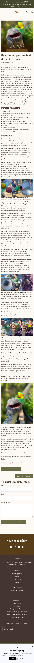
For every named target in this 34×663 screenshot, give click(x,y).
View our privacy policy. (18, 655)
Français (16, 640)
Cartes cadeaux (17, 588)
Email (3, 494)
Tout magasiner (17, 573)
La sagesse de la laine (17, 609)
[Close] (32, 646)
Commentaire (6, 502)
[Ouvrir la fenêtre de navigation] (2, 12)
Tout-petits (17, 579)
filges (22, 456)
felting (17, 456)
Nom (3, 485)
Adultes (17, 585)
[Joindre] (30, 629)
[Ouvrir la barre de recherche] (26, 12)
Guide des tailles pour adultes (17, 612)
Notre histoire (17, 603)
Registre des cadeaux (17, 590)
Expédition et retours (17, 617)
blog (9, 456)
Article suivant (23, 476)
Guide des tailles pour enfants (17, 614)
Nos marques (17, 606)
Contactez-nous (17, 600)
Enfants (17, 582)
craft (13, 456)
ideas (26, 456)
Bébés (17, 576)
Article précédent (11, 469)
